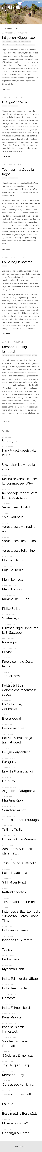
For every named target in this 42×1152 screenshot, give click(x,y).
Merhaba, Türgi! (13, 1075)
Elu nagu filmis (13, 560)
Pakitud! (8, 1104)
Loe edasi (6, 89)
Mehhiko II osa (12, 579)
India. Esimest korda (17, 1008)
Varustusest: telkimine (18, 550)
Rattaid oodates (14, 892)
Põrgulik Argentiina (16, 752)
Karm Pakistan (12, 1017)
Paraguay (9, 762)
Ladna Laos (10, 959)
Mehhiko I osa (12, 589)
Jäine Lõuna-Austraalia (19, 863)
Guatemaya (10, 618)
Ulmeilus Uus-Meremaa (20, 839)
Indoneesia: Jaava (15, 930)
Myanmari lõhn (13, 969)
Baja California (12, 570)
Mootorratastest (7, 44)
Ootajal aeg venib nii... (18, 1084)
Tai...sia (7, 949)
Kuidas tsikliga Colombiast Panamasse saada (19, 690)
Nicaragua (10, 642)
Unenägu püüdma (15, 1133)
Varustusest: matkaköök (20, 541)
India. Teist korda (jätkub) (20, 979)
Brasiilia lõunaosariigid (18, 771)
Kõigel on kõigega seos (19, 37)
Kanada (15, 41)
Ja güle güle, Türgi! (16, 1065)
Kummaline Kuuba (15, 599)
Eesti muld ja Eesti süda (20, 1113)
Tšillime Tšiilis (12, 829)
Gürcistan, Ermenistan (18, 1055)
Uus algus (9, 441)
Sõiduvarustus (12, 517)
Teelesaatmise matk (17, 1094)
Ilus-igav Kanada (14, 102)
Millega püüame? (15, 1123)
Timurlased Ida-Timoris (19, 902)
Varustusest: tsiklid (16, 507)
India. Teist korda (14, 988)
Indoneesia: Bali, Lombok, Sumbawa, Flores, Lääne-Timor (21, 916)
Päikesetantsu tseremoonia (26, 44)
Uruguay (8, 781)
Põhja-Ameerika (7, 41)
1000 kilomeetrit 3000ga (20, 820)
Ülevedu (15, 44)
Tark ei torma (12, 676)
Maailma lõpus (13, 800)
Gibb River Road (14, 882)
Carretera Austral (15, 810)
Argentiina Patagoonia (18, 791)
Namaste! (9, 998)
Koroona (34, 355)
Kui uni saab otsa (14, 873)
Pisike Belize (11, 608)
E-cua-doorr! (11, 718)
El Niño (7, 652)
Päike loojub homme (17, 262)
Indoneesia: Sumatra (17, 940)
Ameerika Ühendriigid (25, 41)
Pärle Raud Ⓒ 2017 (21, 1146)
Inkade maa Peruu (15, 728)
